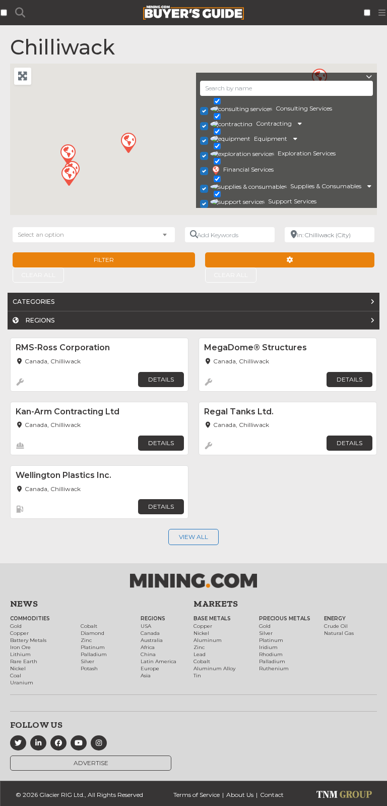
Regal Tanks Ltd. (239, 411)
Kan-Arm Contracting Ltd (67, 411)
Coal (15, 675)
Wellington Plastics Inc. (63, 475)
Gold (16, 626)
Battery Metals (28, 640)
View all (193, 537)
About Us (239, 794)
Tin (197, 675)
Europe (150, 668)
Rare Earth (23, 661)
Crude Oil (336, 626)
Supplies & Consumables (325, 186)
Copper (19, 633)
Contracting (274, 123)
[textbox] (46, 234)
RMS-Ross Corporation (63, 347)
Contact (272, 794)
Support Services (292, 201)
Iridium (268, 647)
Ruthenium (274, 668)
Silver (87, 661)
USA (146, 626)
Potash (89, 668)
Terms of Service (196, 794)
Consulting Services (304, 108)
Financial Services (248, 169)
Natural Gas (339, 633)
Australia (152, 640)
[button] (128, 142)
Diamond (92, 633)
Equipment (270, 138)
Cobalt (89, 626)
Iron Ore (20, 647)
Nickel (18, 668)
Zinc (86, 640)
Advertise (91, 763)
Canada (150, 633)
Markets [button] (216, 603)
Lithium (20, 654)
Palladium (94, 654)
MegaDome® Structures (255, 347)
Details (161, 379)
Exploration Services (307, 153)
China (148, 654)
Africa (148, 647)
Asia (146, 675)
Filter (104, 259)
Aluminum (208, 640)
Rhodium (271, 654)
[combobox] (94, 234)
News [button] (24, 603)
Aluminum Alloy (214, 668)
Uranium (21, 682)
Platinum (93, 647)
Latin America (158, 661)
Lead (200, 654)
